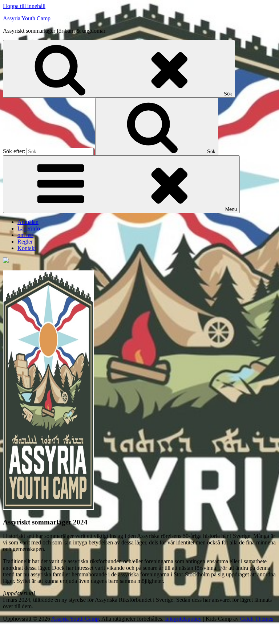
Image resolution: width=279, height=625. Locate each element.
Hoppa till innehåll (24, 6)
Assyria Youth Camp (26, 18)
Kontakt (26, 248)
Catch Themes (256, 619)
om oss (25, 235)
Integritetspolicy (183, 619)
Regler (25, 241)
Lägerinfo (28, 228)
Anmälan (28, 222)
